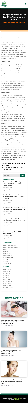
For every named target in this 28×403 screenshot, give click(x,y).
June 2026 (5, 273)
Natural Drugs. (17, 398)
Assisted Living (6, 255)
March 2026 (6, 279)
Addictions (5, 249)
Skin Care (22, 22)
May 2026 (5, 275)
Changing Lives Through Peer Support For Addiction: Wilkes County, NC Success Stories (13, 183)
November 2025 (7, 287)
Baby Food (5, 259)
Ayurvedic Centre (7, 257)
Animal (4, 251)
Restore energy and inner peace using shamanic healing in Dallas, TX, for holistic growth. (13, 231)
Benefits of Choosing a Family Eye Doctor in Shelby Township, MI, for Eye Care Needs (13, 196)
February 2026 (6, 281)
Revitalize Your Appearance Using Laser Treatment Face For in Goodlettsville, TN (12, 322)
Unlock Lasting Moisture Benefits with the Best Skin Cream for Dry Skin (12, 381)
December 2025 (7, 285)
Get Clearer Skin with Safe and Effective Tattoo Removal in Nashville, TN (11, 351)
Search (22, 175)
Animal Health (6, 253)
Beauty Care (6, 263)
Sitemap (17, 399)
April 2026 (5, 277)
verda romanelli (8, 22)
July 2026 (5, 271)
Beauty (5, 261)
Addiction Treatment (8, 245)
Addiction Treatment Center (10, 247)
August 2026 (6, 269)
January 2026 (6, 283)
